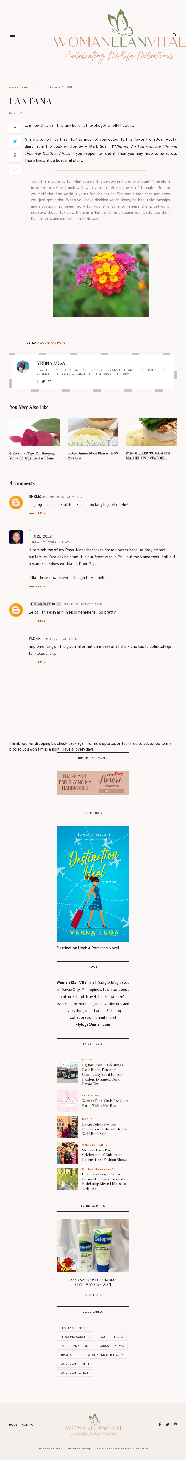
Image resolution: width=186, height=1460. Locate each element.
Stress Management (99, 1168)
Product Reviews (111, 1346)
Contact (28, 1425)
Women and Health (75, 1364)
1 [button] (86, 1295)
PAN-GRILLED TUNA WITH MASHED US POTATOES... (148, 456)
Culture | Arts (94, 1144)
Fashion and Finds (74, 1346)
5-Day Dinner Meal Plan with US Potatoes (93, 456)
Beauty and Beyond (75, 1328)
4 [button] (97, 1295)
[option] (93, 1254)
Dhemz (35, 496)
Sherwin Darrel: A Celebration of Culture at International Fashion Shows (104, 1154)
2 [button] (90, 1295)
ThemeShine (141, 1448)
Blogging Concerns (76, 1337)
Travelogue (69, 1355)
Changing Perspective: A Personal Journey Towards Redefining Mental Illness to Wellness (104, 1181)
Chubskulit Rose (45, 604)
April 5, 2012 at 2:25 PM (61, 639)
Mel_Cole (42, 536)
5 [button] (101, 1295)
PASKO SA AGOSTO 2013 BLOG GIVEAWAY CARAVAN (93, 1282)
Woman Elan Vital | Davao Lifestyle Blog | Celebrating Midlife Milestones (85, 1448)
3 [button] (93, 1295)
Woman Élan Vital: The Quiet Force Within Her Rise (105, 1103)
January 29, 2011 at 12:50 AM (62, 497)
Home (13, 1425)
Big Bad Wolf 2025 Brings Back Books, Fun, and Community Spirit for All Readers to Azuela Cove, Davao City (102, 1074)
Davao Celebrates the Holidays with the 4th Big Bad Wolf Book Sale (105, 1129)
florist (36, 638)
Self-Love (90, 1095)
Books (87, 1059)
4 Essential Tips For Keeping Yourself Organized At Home (31, 456)
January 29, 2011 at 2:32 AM (49, 542)
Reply (41, 513)
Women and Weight (75, 1373)
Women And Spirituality (106, 1355)
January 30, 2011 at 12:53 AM (82, 604)
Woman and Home (23, 87)
